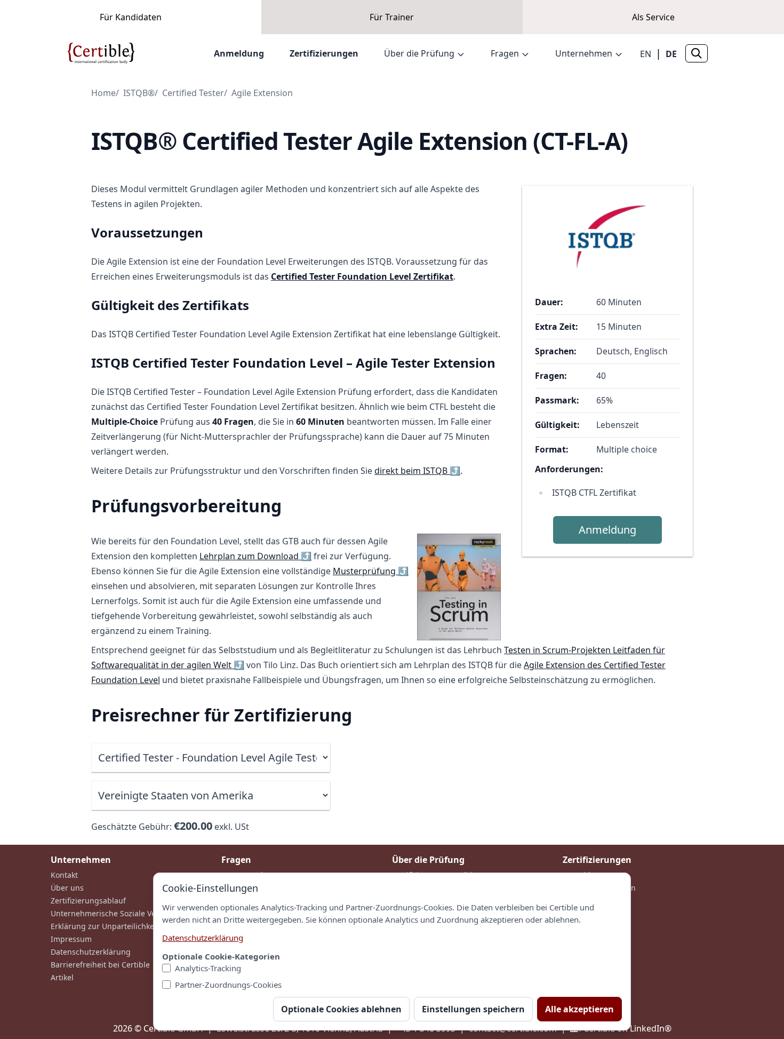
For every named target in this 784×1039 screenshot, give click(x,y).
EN (645, 54)
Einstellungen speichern (473, 1009)
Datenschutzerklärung (91, 952)
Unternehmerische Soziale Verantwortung (126, 913)
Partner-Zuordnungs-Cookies (228, 984)
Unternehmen (583, 53)
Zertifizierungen (324, 53)
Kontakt (64, 875)
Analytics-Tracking (208, 968)
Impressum (71, 939)
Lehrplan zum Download (255, 556)
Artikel (62, 977)
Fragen (505, 53)
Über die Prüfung (419, 53)
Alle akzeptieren (579, 1009)
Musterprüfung (371, 571)
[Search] (696, 53)
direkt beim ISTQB (417, 471)
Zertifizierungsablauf (88, 900)
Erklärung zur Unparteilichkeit (105, 926)
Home (103, 93)
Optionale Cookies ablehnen (341, 1009)
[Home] (101, 53)
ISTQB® (139, 93)
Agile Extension (262, 93)
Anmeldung (239, 53)
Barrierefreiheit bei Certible (100, 964)
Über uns (67, 888)
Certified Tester (193, 93)
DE (671, 54)
